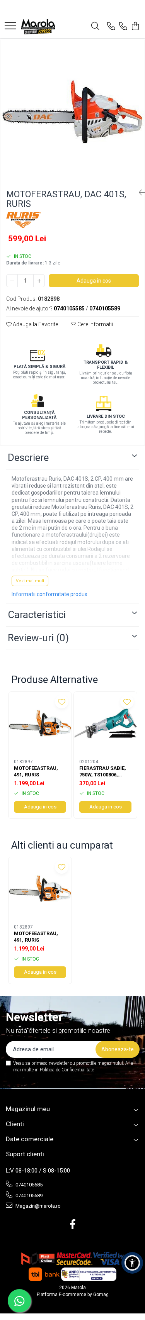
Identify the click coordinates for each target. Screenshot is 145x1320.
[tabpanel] (72, 111)
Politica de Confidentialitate (67, 1070)
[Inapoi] (139, 192)
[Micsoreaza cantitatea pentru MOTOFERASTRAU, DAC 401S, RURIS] (12, 280)
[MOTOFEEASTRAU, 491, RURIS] (40, 723)
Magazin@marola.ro (37, 1206)
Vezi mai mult (30, 580)
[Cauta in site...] (95, 26)
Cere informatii (94, 324)
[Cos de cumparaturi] (135, 26)
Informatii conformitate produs (49, 594)
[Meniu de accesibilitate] (132, 1263)
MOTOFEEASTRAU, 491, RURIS (36, 771)
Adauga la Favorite (35, 324)
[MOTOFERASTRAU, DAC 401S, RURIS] (72, 111)
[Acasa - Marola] (38, 26)
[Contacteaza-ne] (111, 26)
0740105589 (28, 1195)
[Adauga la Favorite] (61, 701)
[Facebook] (72, 1225)
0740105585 (28, 1185)
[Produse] (10, 26)
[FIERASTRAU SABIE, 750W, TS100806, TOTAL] (105, 723)
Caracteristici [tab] (37, 614)
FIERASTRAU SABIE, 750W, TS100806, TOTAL (102, 771)
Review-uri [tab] (38, 638)
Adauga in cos (94, 281)
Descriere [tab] (28, 457)
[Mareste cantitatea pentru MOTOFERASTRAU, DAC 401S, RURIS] (39, 280)
